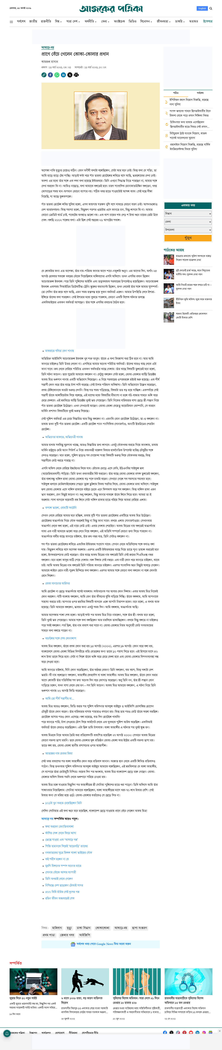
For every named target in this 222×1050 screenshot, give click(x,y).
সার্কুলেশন (46, 1033)
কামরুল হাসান (49, 62)
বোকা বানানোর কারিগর (57, 583)
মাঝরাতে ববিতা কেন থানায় (59, 351)
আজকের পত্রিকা (17, 1033)
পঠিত (175, 93)
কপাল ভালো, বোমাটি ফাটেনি (61, 508)
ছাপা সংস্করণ (139, 928)
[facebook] (50, 74)
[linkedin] (63, 74)
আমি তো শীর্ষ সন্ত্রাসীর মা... (59, 699)
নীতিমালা (73, 1033)
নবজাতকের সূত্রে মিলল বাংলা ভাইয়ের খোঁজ (68, 853)
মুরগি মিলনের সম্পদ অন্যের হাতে (63, 866)
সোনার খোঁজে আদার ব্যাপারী (60, 872)
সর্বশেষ (200, 93)
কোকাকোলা (102, 928)
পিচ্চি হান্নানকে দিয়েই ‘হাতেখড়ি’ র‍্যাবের (66, 846)
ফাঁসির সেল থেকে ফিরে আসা (60, 833)
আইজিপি (84, 935)
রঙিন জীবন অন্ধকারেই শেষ (59, 898)
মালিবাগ (57, 928)
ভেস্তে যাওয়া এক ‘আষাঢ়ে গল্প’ (61, 840)
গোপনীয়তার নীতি (90, 1033)
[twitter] (69, 74)
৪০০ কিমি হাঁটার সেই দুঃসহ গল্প (62, 892)
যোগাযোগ (59, 1033)
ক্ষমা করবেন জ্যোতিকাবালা (59, 827)
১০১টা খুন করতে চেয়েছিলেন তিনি (63, 803)
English (202, 8)
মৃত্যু (69, 928)
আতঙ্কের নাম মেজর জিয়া (58, 753)
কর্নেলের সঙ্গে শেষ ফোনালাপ (60, 638)
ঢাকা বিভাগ (83, 928)
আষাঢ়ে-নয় (121, 928)
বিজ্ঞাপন (33, 1033)
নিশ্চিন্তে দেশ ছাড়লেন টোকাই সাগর (64, 885)
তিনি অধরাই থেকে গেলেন (59, 879)
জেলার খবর (67, 935)
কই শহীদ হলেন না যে (57, 859)
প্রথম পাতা (49, 935)
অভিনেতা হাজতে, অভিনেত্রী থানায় (64, 437)
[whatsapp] (56, 74)
